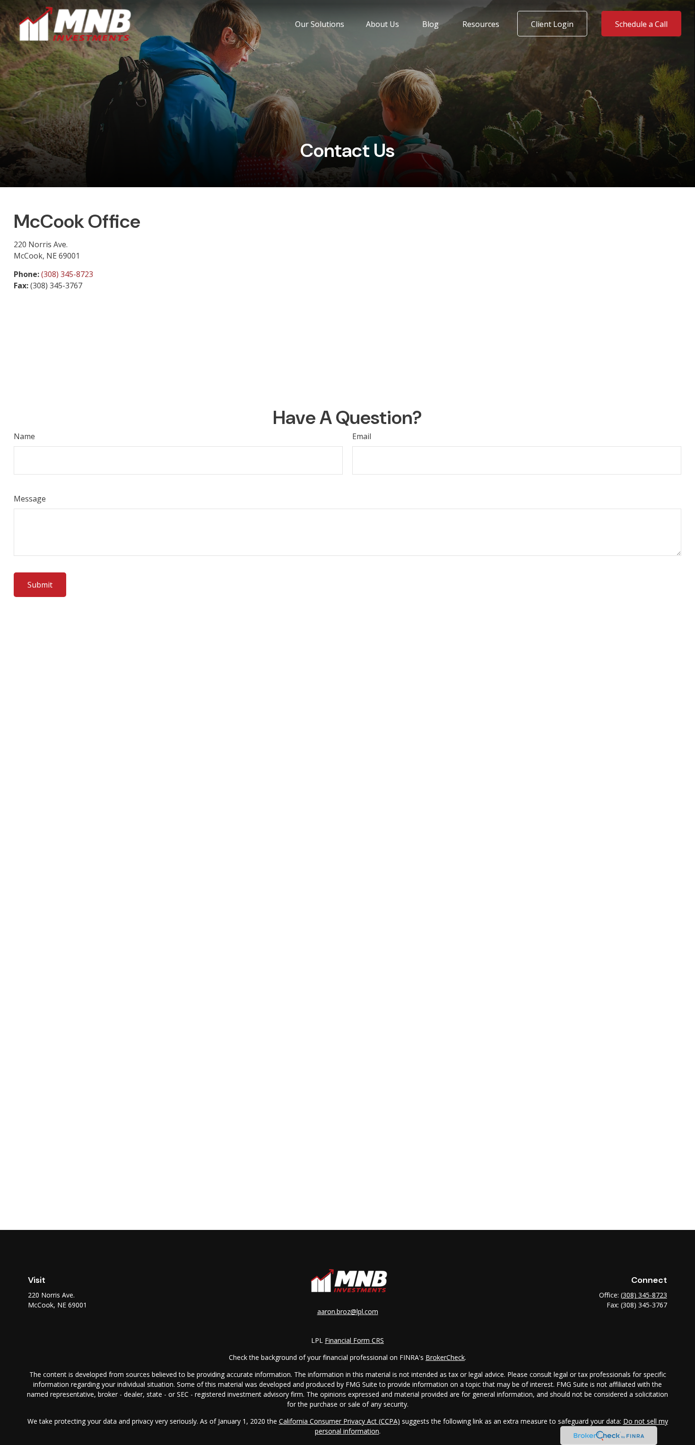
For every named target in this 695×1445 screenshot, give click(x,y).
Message (30, 498)
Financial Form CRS (354, 1340)
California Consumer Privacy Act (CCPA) (339, 1421)
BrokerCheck (445, 1357)
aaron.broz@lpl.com (347, 1311)
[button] (319, 23)
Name (24, 436)
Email (361, 436)
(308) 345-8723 (67, 274)
